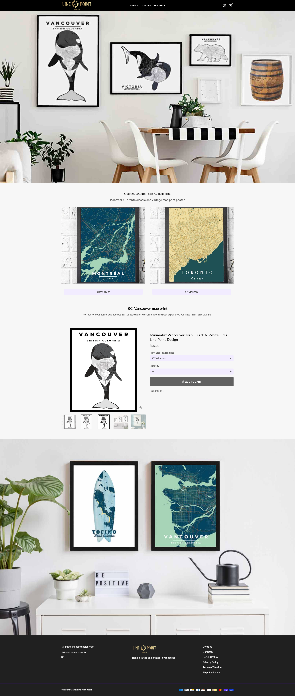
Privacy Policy (210, 662)
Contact (146, 5)
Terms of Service (212, 667)
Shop (134, 5)
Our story (159, 5)
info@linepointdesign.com (78, 646)
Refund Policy (210, 656)
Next (141, 370)
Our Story (208, 651)
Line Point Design (84, 689)
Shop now (103, 291)
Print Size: (162, 352)
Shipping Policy (211, 672)
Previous (66, 370)
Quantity (154, 365)
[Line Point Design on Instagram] (62, 656)
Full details (157, 390)
